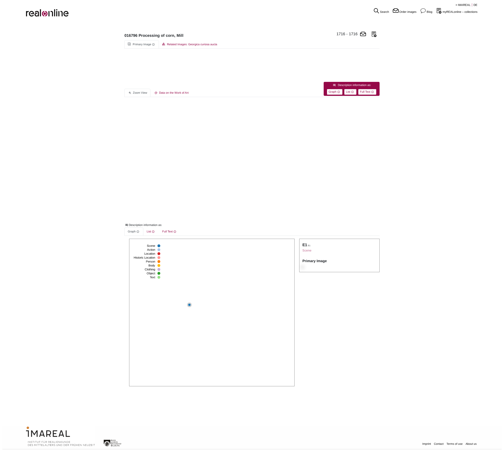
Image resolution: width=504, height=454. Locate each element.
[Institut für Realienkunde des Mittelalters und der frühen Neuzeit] (60, 436)
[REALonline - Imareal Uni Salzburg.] (84, 10)
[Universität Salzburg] (112, 442)
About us (471, 443)
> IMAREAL (463, 4)
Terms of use (455, 443)
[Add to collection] (374, 34)
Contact (439, 443)
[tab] (141, 44)
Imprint (426, 443)
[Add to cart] (363, 34)
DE (475, 4)
